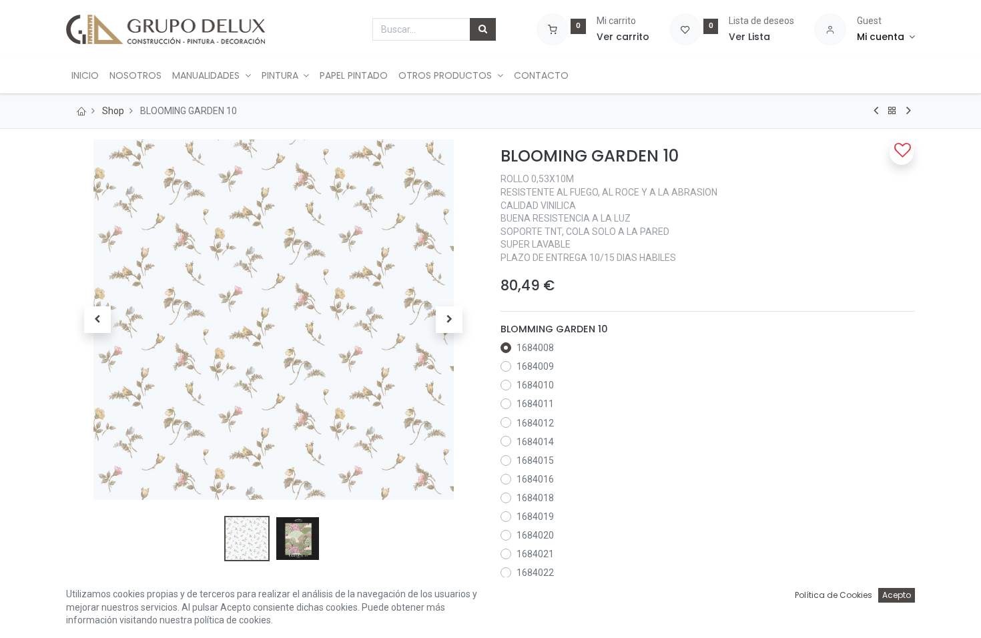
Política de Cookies (833, 595)
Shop (113, 110)
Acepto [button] (896, 595)
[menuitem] (85, 76)
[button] (97, 320)
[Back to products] (892, 110)
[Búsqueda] (483, 29)
